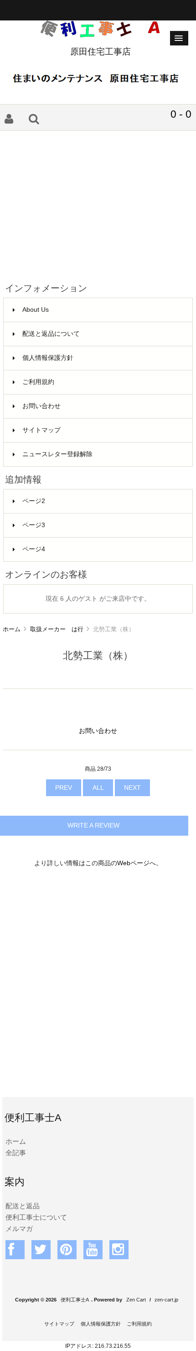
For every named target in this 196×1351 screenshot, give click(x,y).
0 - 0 (180, 114)
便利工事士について (36, 1217)
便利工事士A (75, 1299)
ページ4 (33, 549)
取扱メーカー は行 (56, 629)
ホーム (12, 629)
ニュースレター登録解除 (57, 454)
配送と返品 (22, 1206)
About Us (35, 309)
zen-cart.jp (166, 1299)
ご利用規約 (38, 382)
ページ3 (33, 525)
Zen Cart (136, 1299)
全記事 (15, 1153)
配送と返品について (51, 333)
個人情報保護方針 (47, 357)
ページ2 (33, 501)
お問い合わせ (41, 406)
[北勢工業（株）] (95, 641)
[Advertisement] (98, 203)
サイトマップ (41, 430)
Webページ (133, 863)
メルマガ (19, 1228)
